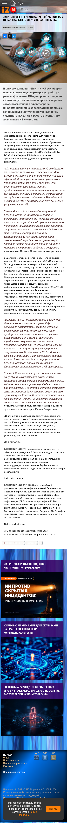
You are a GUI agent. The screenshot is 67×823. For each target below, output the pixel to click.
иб (41, 543)
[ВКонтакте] (5, 36)
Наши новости (11, 760)
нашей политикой (28, 813)
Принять (53, 809)
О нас (6, 757)
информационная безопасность (13, 543)
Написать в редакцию (15, 763)
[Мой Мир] (14, 36)
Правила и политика (14, 772)
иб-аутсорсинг (32, 543)
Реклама (8, 766)
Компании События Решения (14, 27)
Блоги (30, 27)
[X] (10, 36)
